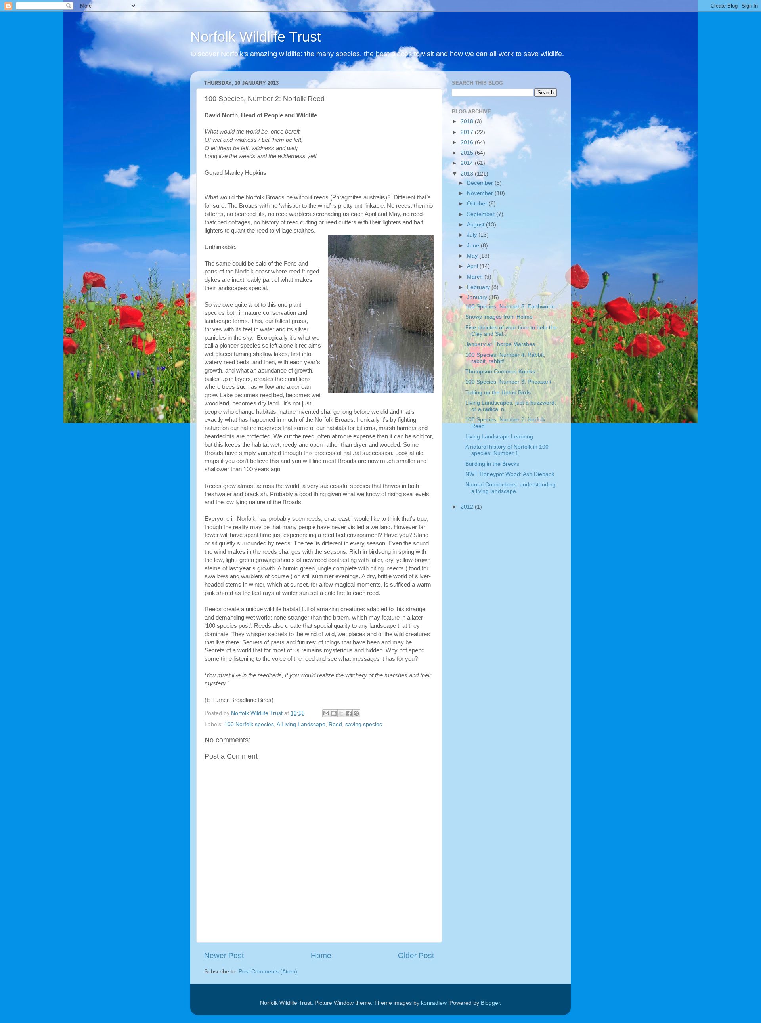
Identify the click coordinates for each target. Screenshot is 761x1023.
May (473, 256)
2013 (468, 174)
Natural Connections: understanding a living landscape (510, 488)
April (473, 266)
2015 (468, 153)
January (478, 297)
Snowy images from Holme (499, 317)
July (472, 235)
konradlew (433, 1003)
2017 (468, 132)
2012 (468, 507)
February (479, 287)
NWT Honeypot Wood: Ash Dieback (509, 474)
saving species (363, 724)
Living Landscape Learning (499, 437)
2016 (468, 142)
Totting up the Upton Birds (498, 393)
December (481, 183)
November (481, 193)
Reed (335, 724)
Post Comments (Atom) (268, 972)
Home (321, 955)
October (478, 204)
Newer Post (224, 955)
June (474, 246)
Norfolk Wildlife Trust (255, 37)
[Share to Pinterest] (356, 713)
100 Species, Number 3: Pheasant (508, 382)
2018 (468, 121)
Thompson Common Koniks (500, 372)
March (475, 277)
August (476, 225)
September (481, 214)
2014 (468, 163)
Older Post (416, 955)
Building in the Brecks (492, 464)
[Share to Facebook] (349, 713)
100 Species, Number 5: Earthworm (510, 307)
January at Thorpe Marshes (500, 344)
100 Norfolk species (249, 724)
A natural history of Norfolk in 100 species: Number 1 (507, 450)
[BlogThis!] (334, 713)
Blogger (490, 1003)
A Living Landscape (301, 724)
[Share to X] (341, 713)
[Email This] (326, 713)
